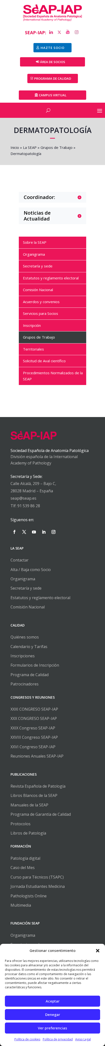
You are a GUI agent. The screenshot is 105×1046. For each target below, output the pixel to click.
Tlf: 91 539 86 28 (25, 505)
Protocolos (20, 823)
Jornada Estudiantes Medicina (37, 886)
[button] (97, 950)
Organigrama (22, 579)
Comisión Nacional (27, 607)
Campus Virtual (52, 95)
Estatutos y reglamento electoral (40, 597)
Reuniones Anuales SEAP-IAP (36, 756)
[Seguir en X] (24, 532)
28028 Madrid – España (31, 491)
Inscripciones (22, 656)
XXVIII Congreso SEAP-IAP (34, 737)
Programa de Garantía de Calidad (40, 814)
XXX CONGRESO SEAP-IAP (33, 718)
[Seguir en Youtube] (34, 532)
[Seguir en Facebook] (14, 532)
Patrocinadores (24, 684)
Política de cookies (27, 1039)
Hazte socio (52, 47)
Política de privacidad (58, 1039)
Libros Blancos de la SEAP (33, 795)
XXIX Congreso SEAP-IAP (32, 728)
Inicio (14, 147)
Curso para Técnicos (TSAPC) (37, 877)
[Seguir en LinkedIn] (44, 532)
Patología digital (25, 858)
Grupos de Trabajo (57, 147)
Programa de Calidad (29, 674)
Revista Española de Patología (37, 786)
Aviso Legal (83, 1039)
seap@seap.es (23, 498)
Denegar (52, 1014)
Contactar (19, 560)
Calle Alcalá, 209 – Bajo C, (33, 483)
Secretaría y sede (26, 588)
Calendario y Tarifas (28, 646)
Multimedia (20, 905)
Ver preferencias (52, 1027)
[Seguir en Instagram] (53, 532)
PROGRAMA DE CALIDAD (52, 78)
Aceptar (53, 1001)
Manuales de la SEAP (29, 805)
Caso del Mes (22, 867)
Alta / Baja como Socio (30, 569)
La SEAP (30, 147)
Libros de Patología (28, 833)
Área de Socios (52, 62)
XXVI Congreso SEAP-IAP (32, 746)
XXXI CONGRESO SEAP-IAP (34, 709)
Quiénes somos (24, 637)
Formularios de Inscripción (34, 665)
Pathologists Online (28, 896)
